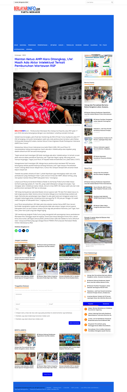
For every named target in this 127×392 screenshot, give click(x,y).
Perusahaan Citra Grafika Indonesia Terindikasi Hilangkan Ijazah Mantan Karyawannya (99, 330)
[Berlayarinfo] (27, 10)
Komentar (106, 304)
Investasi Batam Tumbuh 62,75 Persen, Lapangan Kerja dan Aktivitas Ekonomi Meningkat (103, 138)
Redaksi (49, 387)
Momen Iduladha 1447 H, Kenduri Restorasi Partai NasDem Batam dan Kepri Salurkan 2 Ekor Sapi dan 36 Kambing (69, 277)
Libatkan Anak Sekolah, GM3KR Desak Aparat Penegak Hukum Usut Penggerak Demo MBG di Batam (24, 277)
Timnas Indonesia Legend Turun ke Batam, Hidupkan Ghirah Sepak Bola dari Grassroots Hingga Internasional (102, 148)
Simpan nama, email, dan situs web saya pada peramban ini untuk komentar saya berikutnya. (44, 313)
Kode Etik (66, 387)
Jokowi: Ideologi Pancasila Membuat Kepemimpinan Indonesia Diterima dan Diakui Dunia (100, 314)
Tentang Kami (57, 387)
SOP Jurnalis (75, 387)
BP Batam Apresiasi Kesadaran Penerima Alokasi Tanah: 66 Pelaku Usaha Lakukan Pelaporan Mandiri (102, 157)
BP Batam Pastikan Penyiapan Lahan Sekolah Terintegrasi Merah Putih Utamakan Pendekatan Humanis (103, 120)
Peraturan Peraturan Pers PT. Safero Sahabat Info (44, 389)
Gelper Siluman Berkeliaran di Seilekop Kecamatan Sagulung (100, 309)
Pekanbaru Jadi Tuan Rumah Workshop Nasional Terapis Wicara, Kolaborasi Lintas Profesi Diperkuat (102, 129)
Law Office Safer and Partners (89, 387)
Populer (90, 304)
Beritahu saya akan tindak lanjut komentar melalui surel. (33, 316)
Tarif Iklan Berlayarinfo (21, 389)
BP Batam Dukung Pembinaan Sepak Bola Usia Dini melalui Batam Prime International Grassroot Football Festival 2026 (47, 245)
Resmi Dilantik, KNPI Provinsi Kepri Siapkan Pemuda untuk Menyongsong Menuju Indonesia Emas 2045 (69, 258)
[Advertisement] (63, 29)
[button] (112, 2)
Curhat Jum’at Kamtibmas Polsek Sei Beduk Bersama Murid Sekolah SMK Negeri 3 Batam (99, 319)
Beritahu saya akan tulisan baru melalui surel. (29, 319)
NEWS (16, 70)
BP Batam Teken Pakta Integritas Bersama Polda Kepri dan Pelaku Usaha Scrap (47, 277)
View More (47, 374)
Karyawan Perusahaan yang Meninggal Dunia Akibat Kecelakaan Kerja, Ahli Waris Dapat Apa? (99, 324)
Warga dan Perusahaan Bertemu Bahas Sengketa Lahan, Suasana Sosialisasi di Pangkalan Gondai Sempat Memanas (25, 258)
